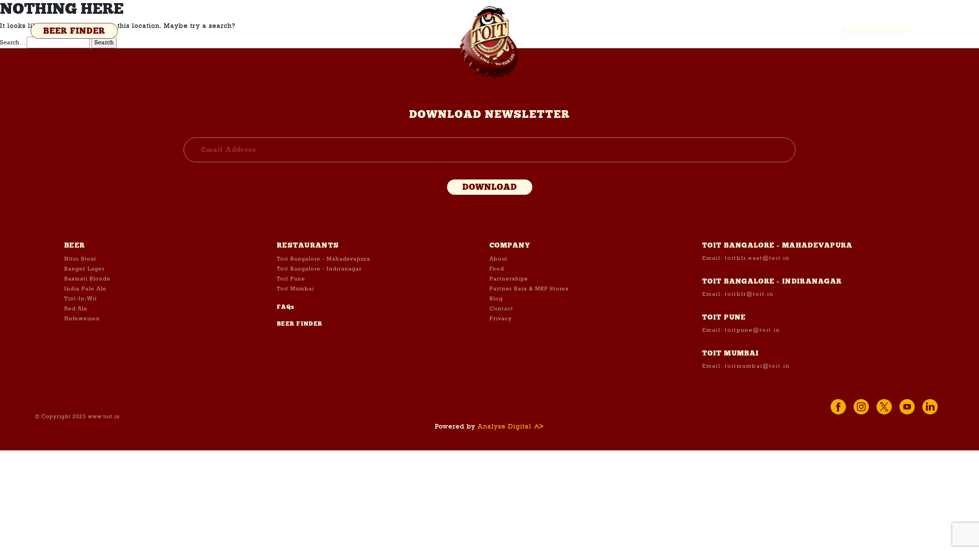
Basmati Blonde (87, 278)
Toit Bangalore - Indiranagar (319, 268)
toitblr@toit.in (749, 293)
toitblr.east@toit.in (757, 257)
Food (497, 268)
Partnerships (509, 278)
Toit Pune (291, 278)
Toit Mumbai (295, 288)
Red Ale (76, 308)
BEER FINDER (74, 31)
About (498, 258)
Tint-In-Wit (80, 298)
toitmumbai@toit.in (757, 365)
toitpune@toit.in (752, 329)
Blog (496, 298)
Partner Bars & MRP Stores (529, 288)
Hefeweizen (82, 318)
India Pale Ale (85, 288)
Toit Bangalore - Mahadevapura (323, 258)
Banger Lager (84, 268)
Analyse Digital (505, 426)
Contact (501, 308)
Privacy (501, 318)
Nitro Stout (80, 258)
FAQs (285, 307)
